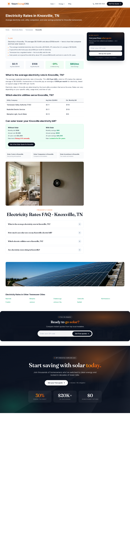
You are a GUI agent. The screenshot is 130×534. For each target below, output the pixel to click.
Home (7, 30)
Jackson (32, 302)
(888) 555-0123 (100, 4)
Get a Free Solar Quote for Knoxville (21, 144)
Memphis (32, 298)
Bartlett (79, 302)
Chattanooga (57, 298)
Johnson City (57, 302)
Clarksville (80, 298)
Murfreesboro (105, 298)
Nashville (8, 298)
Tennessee (29, 30)
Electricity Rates (17, 30)
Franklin (8, 302)
